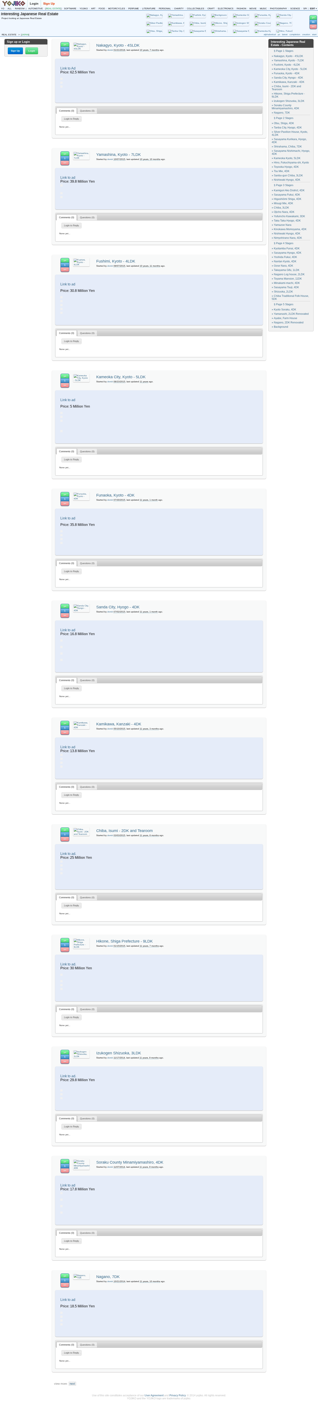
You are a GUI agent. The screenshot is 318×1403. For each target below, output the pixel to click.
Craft (211, 8)
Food (102, 8)
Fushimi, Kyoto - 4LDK (115, 261)
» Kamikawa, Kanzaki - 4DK (288, 82)
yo (2, 8)
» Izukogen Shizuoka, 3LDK (288, 101)
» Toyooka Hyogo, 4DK (285, 166)
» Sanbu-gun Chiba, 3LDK (287, 175)
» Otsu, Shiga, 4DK (283, 123)
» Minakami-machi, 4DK (286, 283)
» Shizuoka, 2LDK (282, 291)
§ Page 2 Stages (283, 118)
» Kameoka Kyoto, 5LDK (286, 158)
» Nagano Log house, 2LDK (288, 274)
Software (70, 8)
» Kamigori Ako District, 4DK (288, 190)
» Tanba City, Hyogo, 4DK (287, 127)
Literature (149, 8)
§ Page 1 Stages (283, 50)
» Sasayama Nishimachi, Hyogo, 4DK (291, 152)
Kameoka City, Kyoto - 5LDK (121, 377)
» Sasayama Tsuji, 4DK (285, 287)
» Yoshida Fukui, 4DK (284, 257)
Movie (253, 8)
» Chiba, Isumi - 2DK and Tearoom (286, 88)
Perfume (133, 8)
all (10, 8)
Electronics (225, 8)
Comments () (66, 110)
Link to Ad (67, 68)
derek (110, 50)
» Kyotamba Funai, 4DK (286, 248)
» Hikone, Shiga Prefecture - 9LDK (288, 95)
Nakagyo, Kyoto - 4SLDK (118, 45)
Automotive (35, 8)
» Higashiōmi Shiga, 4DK (286, 199)
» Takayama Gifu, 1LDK (285, 270)
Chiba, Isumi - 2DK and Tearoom (124, 831)
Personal (165, 8)
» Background (280, 326)
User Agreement (154, 1395)
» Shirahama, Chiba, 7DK (287, 146)
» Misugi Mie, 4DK (282, 203)
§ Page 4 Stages (283, 243)
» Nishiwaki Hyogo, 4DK (286, 179)
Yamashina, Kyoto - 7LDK (118, 154)
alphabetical (270, 34)
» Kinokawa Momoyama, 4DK (289, 229)
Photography (278, 8)
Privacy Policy (177, 1395)
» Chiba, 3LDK (280, 207)
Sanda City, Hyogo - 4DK (118, 607)
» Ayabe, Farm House (284, 318)
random (19, 8)
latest (284, 34)
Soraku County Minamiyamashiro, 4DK (129, 1162)
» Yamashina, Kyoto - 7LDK (288, 60)
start (314, 34)
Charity (179, 8)
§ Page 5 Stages (283, 304)
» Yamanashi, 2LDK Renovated (290, 313)
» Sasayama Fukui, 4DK (286, 194)
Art (93, 8)
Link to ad (67, 177)
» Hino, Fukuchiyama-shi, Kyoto (290, 162)
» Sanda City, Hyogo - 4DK (287, 77)
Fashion (241, 8)
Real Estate (53, 8)
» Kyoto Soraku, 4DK (284, 309)
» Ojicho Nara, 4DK (283, 212)
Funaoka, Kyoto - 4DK (115, 495)
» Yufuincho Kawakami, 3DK (288, 216)
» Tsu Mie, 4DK (280, 171)
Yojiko (84, 8)
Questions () (87, 110)
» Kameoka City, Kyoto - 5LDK (289, 69)
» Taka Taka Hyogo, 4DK (286, 220)
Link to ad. (68, 854)
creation (306, 34)
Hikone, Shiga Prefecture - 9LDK (124, 941)
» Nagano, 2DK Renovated (288, 322)
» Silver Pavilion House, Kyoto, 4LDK (290, 133)
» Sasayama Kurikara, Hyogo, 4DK (289, 141)
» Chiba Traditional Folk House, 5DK (290, 297)
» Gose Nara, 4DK (282, 265)
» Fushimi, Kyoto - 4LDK (286, 64)
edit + (313, 8)
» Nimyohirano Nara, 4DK (287, 237)
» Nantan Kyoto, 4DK (284, 261)
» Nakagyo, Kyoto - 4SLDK (287, 56)
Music (263, 8)
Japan (25, 34)
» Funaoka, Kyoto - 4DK (286, 73)
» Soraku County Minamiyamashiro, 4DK (285, 107)
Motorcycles (116, 8)
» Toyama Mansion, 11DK (287, 278)
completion (294, 34)
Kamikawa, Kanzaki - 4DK (118, 724)
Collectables (195, 8)
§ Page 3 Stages (283, 185)
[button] (15, 50)
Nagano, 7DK (108, 1277)
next (72, 1383)
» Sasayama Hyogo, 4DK (286, 252)
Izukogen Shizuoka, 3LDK (118, 1053)
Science (295, 8)
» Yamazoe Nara (281, 224)
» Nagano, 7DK (281, 112)
